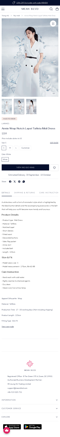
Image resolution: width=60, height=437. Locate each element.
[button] (3, 9)
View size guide (8, 326)
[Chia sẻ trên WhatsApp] (23, 181)
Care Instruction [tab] (49, 192)
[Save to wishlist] (54, 167)
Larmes (5, 123)
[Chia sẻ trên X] (14, 181)
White (5, 159)
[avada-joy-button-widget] (6, 430)
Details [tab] (6, 192)
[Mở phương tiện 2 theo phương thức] (53, 23)
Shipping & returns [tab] (24, 192)
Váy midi (16, 15)
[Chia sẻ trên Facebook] (10, 181)
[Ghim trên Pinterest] (19, 181)
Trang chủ (5, 15)
